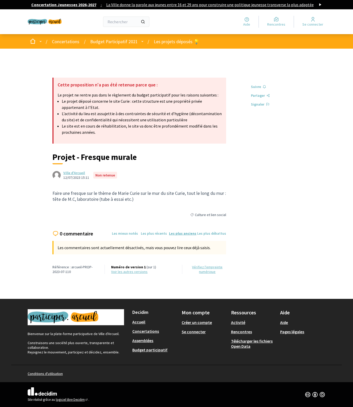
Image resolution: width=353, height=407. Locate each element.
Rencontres (241, 331)
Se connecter (194, 331)
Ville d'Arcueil (74, 173)
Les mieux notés (125, 233)
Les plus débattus (211, 233)
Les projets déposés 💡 (176, 42)
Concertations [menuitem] (145, 331)
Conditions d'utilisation (45, 373)
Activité (238, 322)
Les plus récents (154, 233)
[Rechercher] (143, 22)
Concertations (65, 42)
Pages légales (292, 331)
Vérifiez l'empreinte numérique (207, 269)
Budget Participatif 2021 (114, 42)
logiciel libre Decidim (72, 399)
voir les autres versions (129, 271)
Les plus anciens (182, 233)
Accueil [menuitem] (138, 321)
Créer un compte (197, 322)
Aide (284, 322)
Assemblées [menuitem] (142, 340)
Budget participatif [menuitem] (149, 349)
